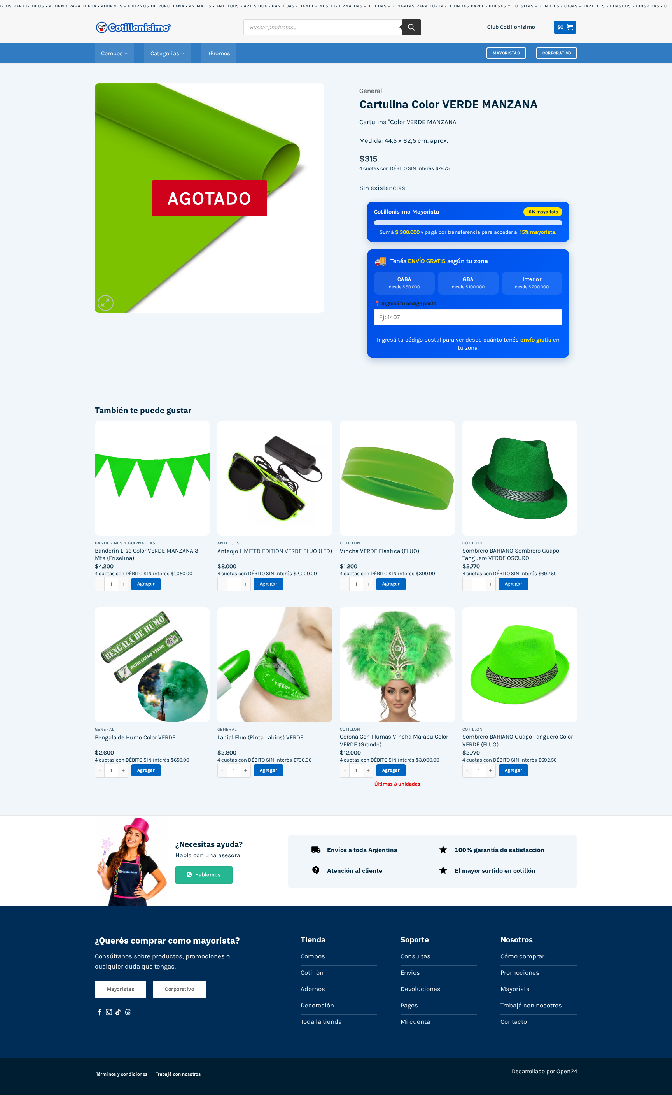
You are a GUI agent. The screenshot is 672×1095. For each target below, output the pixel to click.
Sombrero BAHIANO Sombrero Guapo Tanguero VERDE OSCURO (510, 554)
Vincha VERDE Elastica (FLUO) (379, 551)
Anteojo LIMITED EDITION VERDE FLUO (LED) (274, 551)
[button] (565, 27)
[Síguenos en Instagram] (109, 1012)
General (370, 91)
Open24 (566, 1071)
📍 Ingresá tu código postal (406, 303)
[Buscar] (411, 27)
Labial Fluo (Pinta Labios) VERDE (260, 737)
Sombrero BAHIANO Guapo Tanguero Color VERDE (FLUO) (517, 740)
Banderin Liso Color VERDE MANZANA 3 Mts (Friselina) (146, 554)
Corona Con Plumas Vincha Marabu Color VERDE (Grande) (394, 740)
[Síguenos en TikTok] (118, 1012)
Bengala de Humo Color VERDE (135, 737)
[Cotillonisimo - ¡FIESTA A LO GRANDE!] (134, 27)
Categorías (164, 53)
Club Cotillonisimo (511, 27)
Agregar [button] (146, 583)
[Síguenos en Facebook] (99, 1012)
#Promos (218, 53)
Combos (112, 53)
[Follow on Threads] (128, 1012)
